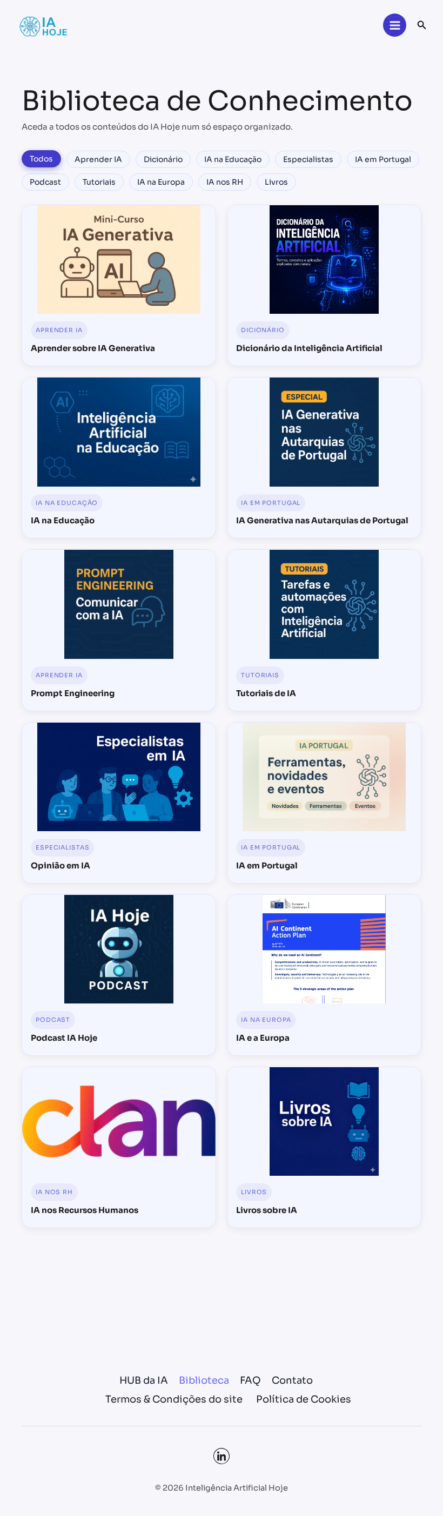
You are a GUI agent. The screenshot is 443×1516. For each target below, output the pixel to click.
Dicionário (163, 159)
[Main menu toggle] (394, 25)
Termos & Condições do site (174, 1399)
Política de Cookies (303, 1399)
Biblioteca (204, 1380)
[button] (422, 25)
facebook (221, 1456)
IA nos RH (224, 182)
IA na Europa (161, 182)
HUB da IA (143, 1380)
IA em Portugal (383, 159)
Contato (292, 1380)
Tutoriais (99, 182)
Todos (41, 159)
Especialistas (308, 159)
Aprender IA (98, 159)
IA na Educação (232, 159)
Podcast (45, 182)
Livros (276, 182)
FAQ (250, 1380)
